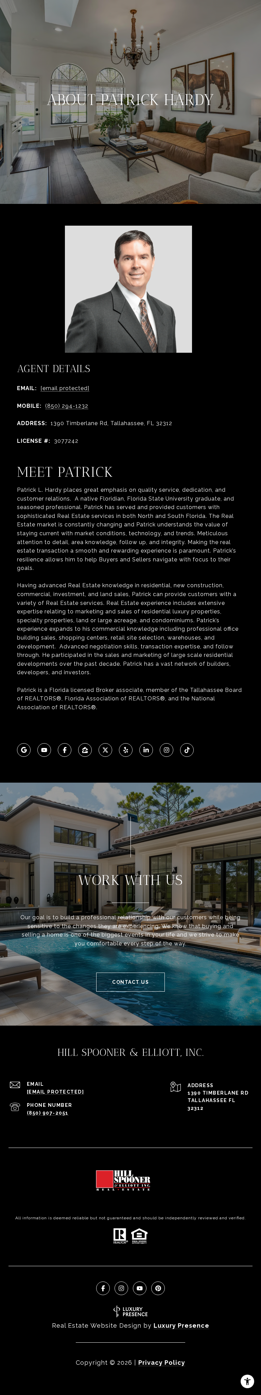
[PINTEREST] (158, 1288)
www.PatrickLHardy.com (51, 724)
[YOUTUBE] (44, 750)
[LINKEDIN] (146, 750)
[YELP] (126, 750)
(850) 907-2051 (48, 1113)
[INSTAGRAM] (166, 750)
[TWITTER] (105, 750)
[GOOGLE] (24, 750)
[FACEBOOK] (64, 750)
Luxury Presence (181, 1325)
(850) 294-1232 (66, 406)
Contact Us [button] (130, 982)
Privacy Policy (161, 1362)
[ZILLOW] (85, 750)
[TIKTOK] (187, 750)
